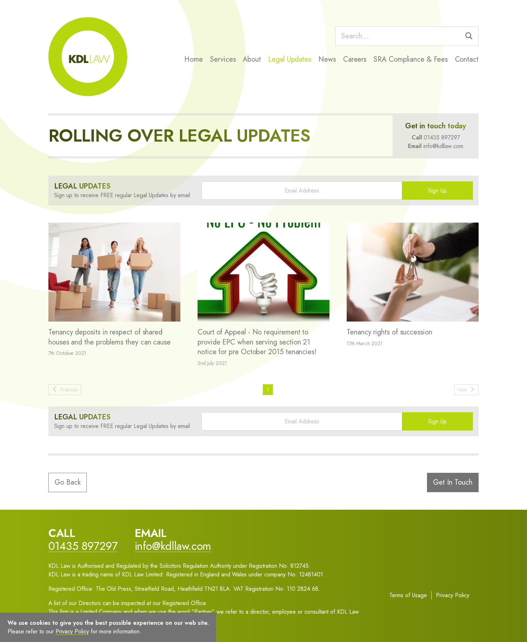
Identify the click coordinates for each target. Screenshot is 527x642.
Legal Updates (289, 59)
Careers (354, 59)
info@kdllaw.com (443, 146)
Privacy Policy (452, 595)
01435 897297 (442, 137)
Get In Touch (453, 482)
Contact (467, 59)
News (327, 59)
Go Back (67, 482)
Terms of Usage (408, 595)
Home (193, 59)
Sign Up (437, 190)
